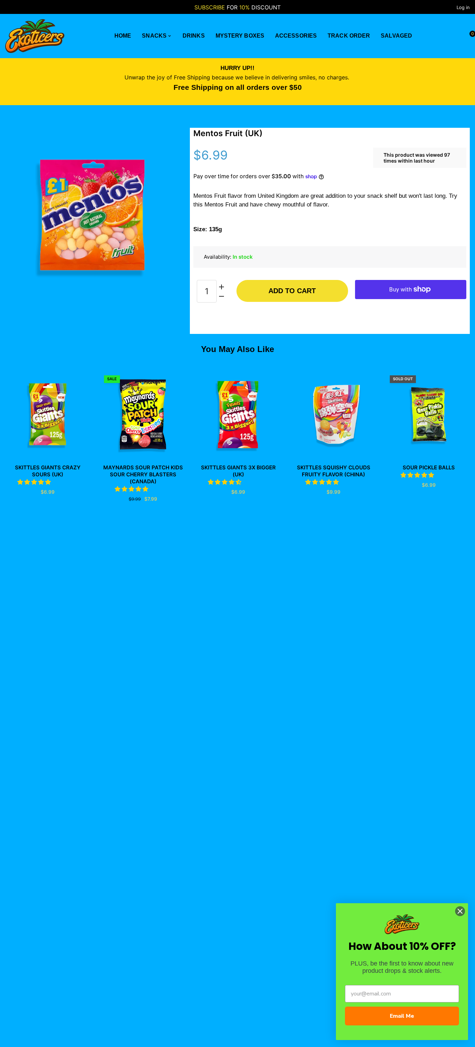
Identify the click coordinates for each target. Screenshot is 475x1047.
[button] (35, 481)
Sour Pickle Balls (429, 467)
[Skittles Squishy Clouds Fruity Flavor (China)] (333, 414)
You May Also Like (237, 349)
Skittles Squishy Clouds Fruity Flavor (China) (333, 471)
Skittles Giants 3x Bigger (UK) (238, 471)
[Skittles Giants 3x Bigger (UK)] (238, 414)
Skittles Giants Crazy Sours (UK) (48, 471)
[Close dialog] (460, 911)
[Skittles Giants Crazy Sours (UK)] (47, 414)
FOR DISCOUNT (237, 7)
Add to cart (292, 291)
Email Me (402, 1016)
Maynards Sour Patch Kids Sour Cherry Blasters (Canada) (143, 474)
